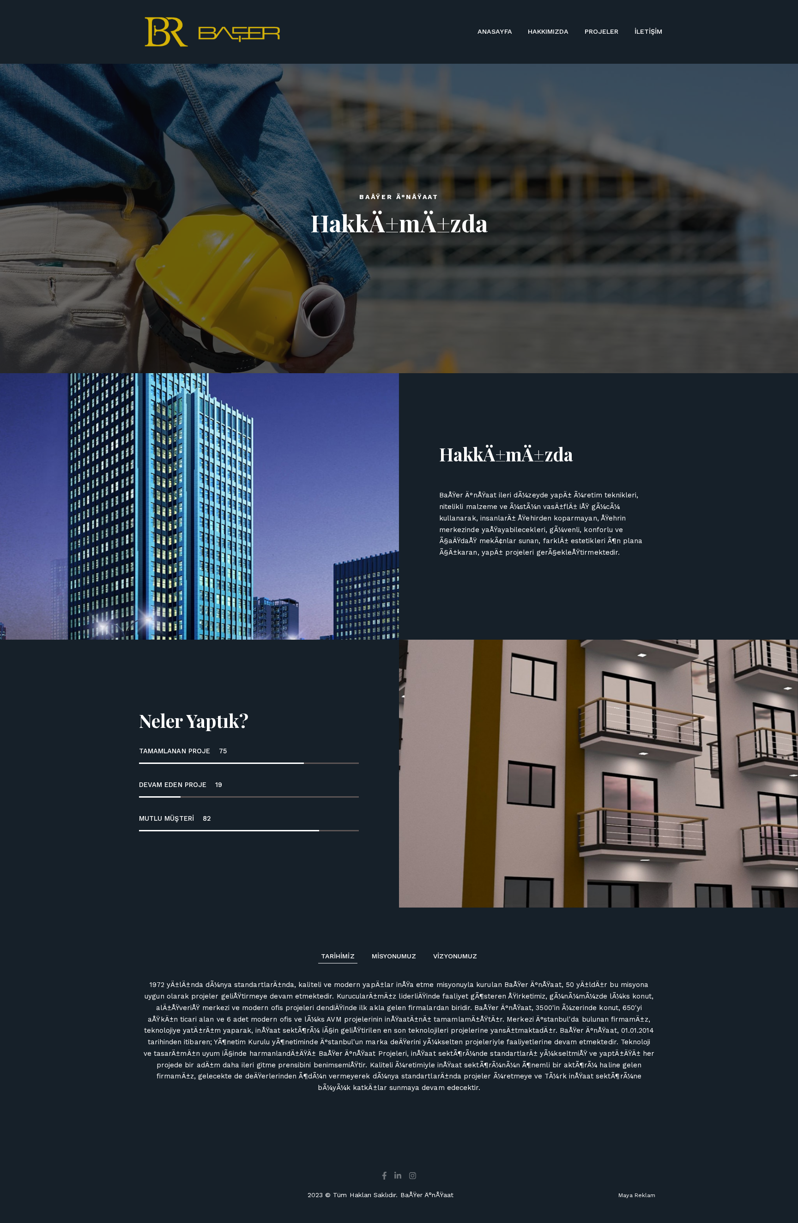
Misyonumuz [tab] (394, 956)
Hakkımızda (548, 31)
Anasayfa (495, 31)
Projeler (601, 31)
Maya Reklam (636, 1195)
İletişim (648, 31)
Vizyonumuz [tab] (455, 956)
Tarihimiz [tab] (338, 956)
